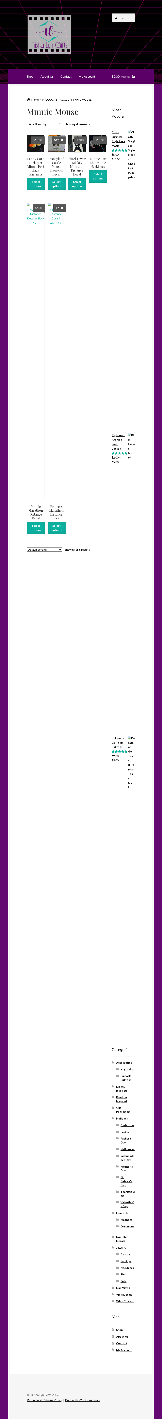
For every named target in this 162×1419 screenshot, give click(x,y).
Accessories (124, 1062)
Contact (66, 76)
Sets (123, 1281)
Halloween (128, 1149)
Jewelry (121, 1247)
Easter (125, 1132)
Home (35, 99)
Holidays (122, 1118)
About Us (47, 76)
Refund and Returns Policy (44, 1400)
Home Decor (124, 1213)
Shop (30, 76)
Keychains (127, 1069)
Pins (123, 1274)
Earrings (126, 1261)
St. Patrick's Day (126, 1181)
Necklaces (127, 1267)
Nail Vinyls (123, 1287)
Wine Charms (125, 1301)
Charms (126, 1254)
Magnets (126, 1219)
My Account (86, 76)
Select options (36, 184)
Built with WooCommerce (82, 1400)
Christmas (127, 1125)
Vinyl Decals (124, 1294)
